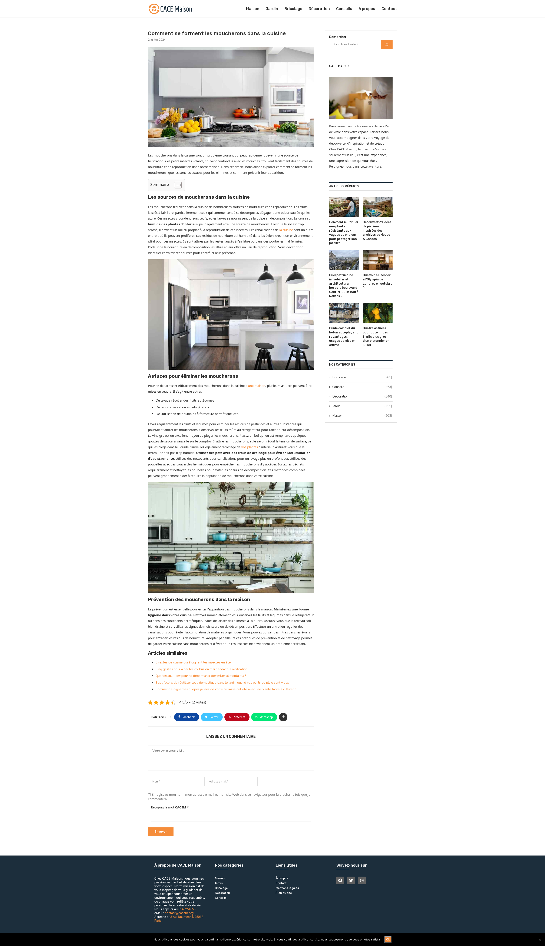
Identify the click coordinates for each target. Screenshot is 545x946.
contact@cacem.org (179, 913)
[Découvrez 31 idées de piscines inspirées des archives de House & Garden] (378, 207)
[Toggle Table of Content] (176, 185)
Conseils (344, 8)
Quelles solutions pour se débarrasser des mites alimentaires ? (201, 676)
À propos (282, 878)
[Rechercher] (387, 44)
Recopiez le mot (170, 807)
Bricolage (293, 8)
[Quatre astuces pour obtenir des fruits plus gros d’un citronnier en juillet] (378, 313)
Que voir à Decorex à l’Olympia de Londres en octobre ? (377, 281)
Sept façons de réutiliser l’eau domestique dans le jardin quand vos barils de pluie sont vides (222, 682)
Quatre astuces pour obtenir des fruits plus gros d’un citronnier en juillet (376, 336)
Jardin (272, 8)
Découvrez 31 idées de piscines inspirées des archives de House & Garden (377, 230)
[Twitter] (351, 880)
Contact (389, 8)
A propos (367, 8)
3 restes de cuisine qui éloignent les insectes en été (193, 662)
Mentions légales (287, 888)
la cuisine (286, 230)
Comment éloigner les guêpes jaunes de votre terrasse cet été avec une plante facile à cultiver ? (226, 689)
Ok (388, 939)
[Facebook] (340, 880)
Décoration (319, 8)
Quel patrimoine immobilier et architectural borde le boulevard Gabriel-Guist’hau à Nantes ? (344, 285)
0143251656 (186, 909)
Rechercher (337, 37)
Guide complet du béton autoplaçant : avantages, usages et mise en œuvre (343, 336)
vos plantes (249, 447)
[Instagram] (362, 880)
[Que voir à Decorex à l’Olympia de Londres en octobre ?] (378, 260)
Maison (252, 8)
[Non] (540, 939)
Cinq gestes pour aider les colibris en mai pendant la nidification (201, 669)
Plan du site (284, 892)
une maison (256, 385)
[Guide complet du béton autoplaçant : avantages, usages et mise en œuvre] (344, 313)
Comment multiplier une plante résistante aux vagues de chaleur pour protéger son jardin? (344, 232)
